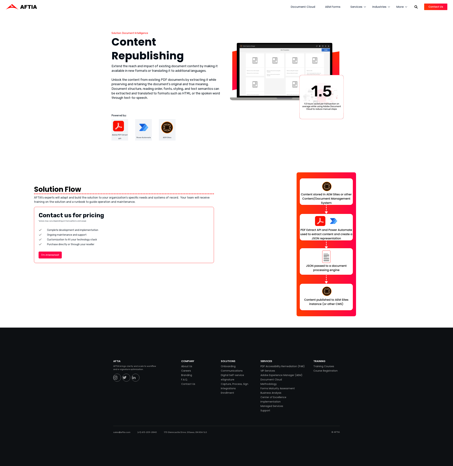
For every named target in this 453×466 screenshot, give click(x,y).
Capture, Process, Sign (234, 384)
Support (265, 410)
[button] (305, 7)
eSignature (227, 379)
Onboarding (228, 366)
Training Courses (323, 366)
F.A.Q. (184, 379)
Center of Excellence (273, 397)
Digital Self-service (232, 375)
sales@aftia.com (121, 432)
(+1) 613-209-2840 (147, 432)
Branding (186, 375)
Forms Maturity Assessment (277, 388)
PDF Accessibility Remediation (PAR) (282, 366)
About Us (186, 366)
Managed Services (271, 406)
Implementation (270, 401)
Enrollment (227, 393)
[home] (23, 7)
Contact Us (188, 384)
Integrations (228, 388)
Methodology (268, 384)
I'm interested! (50, 255)
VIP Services (267, 370)
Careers (186, 370)
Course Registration (325, 370)
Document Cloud (271, 379)
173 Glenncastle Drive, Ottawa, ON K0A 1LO (185, 432)
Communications (232, 370)
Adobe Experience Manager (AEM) (281, 375)
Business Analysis (270, 393)
